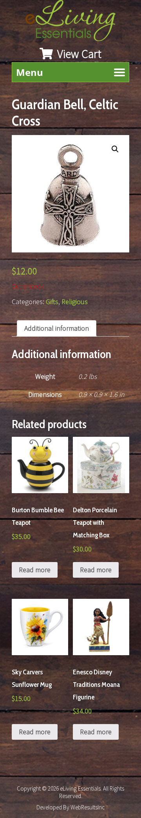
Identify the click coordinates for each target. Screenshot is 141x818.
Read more (35, 569)
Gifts (52, 301)
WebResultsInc (87, 807)
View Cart (78, 53)
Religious (74, 301)
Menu (29, 72)
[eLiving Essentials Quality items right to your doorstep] (74, 22)
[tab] (56, 328)
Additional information (56, 328)
